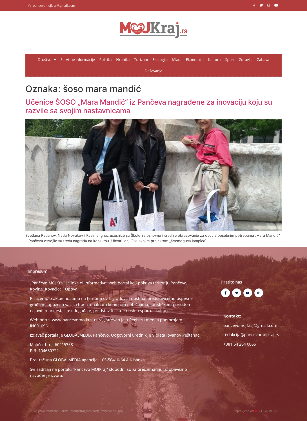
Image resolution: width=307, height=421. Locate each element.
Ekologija (160, 59)
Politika (105, 59)
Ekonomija (195, 59)
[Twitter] (261, 5)
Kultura (214, 59)
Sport (230, 59)
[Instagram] (269, 5)
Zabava (263, 59)
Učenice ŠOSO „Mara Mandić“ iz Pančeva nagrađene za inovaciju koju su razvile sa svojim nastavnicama (148, 106)
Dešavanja (153, 70)
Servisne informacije (77, 59)
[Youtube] (276, 5)
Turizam (141, 59)
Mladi (176, 59)
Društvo (44, 59)
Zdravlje (246, 59)
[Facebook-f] (254, 5)
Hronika (123, 59)
